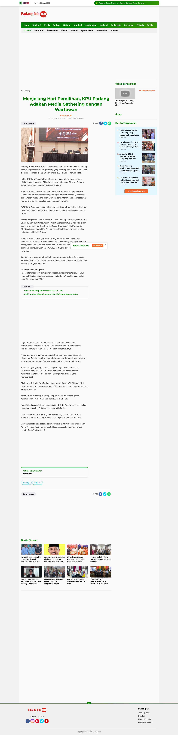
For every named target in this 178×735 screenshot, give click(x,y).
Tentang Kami (143, 713)
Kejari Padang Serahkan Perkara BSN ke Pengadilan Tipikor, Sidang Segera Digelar (129, 168)
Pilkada (140, 25)
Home (26, 3)
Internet (40, 30)
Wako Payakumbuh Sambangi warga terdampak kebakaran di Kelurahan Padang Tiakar (129, 132)
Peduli (75, 30)
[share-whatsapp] (109, 123)
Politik (150, 25)
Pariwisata (116, 25)
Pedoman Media (144, 719)
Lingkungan (91, 25)
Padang (26, 483)
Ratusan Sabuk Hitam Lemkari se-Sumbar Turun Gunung (121, 3)
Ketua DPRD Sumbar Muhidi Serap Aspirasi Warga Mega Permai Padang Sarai (129, 180)
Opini (65, 30)
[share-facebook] (101, 123)
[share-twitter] (105, 123)
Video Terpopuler (125, 83)
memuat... (28, 473)
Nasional (104, 25)
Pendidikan (87, 30)
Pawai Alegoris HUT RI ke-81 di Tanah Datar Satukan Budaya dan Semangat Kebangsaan (129, 144)
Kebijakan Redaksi (145, 722)
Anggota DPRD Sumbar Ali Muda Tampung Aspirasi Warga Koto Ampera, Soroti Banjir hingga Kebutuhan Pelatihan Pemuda (128, 156)
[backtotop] (89, 704)
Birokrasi (36, 25)
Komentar (30, 124)
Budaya (56, 25)
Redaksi (141, 716)
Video (28, 30)
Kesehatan (53, 30)
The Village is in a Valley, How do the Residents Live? (124, 103)
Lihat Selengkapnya (136, 191)
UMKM (115, 30)
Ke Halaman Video (146, 90)
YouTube (48, 724)
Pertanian (102, 30)
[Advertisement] (109, 14)
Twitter (43, 724)
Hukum (66, 25)
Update (98, 246)
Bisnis (47, 25)
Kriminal (78, 25)
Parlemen (129, 25)
